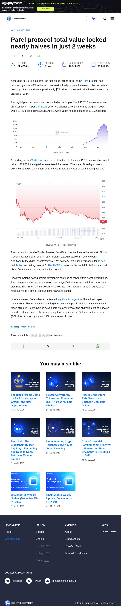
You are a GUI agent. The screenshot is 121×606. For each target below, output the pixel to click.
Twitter (37, 580)
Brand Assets (72, 539)
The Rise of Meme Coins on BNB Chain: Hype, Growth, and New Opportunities (25, 400)
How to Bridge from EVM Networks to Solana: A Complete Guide (93, 400)
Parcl (86, 81)
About (68, 532)
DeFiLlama (42, 106)
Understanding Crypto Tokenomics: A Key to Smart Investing (59, 445)
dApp (93, 18)
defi (24, 326)
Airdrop (16, 326)
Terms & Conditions (76, 553)
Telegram (17, 580)
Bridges (40, 532)
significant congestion (70, 299)
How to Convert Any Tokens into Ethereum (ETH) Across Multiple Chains (59, 400)
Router (8, 532)
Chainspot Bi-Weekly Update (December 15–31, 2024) (24, 498)
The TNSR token (57, 265)
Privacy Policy (73, 546)
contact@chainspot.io (64, 580)
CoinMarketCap (34, 160)
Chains (40, 539)
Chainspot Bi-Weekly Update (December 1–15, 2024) (59, 498)
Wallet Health (12, 539)
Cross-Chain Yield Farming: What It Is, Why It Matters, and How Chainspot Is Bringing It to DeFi (96, 448)
